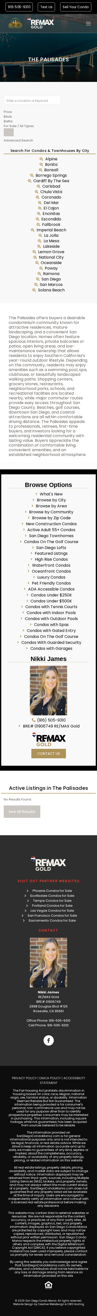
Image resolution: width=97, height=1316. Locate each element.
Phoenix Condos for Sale (52, 890)
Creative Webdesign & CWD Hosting (61, 1304)
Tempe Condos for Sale (52, 900)
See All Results (22, 811)
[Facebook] (48, 1040)
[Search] (9, 132)
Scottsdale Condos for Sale (52, 895)
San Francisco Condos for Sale (52, 915)
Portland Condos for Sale (52, 905)
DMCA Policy (50, 1078)
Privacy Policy (24, 1078)
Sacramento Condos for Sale (52, 920)
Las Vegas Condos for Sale (52, 910)
